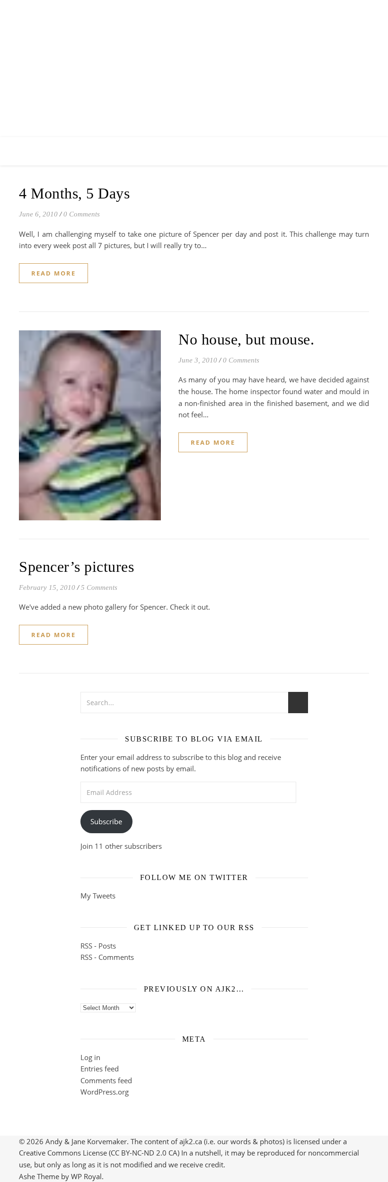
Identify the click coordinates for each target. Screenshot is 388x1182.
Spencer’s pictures (76, 566)
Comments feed (106, 1080)
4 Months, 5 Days (74, 193)
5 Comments (99, 587)
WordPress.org (104, 1091)
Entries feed (99, 1068)
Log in (90, 1057)
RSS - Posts (98, 945)
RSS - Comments (107, 957)
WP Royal (86, 1176)
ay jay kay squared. (194, 60)
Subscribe (106, 821)
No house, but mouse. (246, 339)
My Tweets (97, 895)
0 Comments (81, 214)
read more (53, 273)
